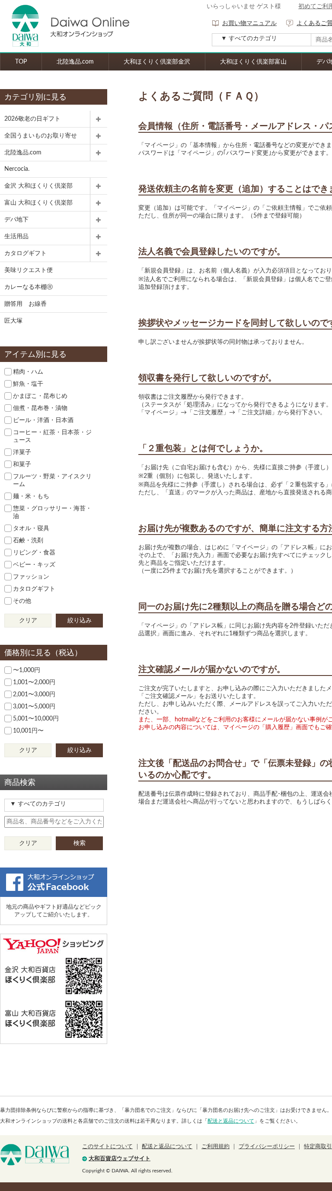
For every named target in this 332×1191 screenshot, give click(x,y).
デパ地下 (16, 220)
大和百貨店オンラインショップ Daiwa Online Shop (65, 26)
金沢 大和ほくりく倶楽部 (38, 186)
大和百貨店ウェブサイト (119, 1159)
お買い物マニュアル (249, 23)
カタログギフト (25, 253)
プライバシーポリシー (267, 1146)
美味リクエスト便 (28, 270)
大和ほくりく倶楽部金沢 (157, 62)
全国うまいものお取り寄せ (40, 136)
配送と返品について (231, 1121)
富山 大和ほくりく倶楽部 (38, 203)
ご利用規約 (215, 1146)
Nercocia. (16, 169)
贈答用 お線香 (25, 304)
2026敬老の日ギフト (32, 119)
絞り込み (79, 621)
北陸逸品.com (75, 62)
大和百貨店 (34, 1154)
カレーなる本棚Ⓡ (28, 287)
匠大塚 (13, 321)
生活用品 (16, 237)
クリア (28, 621)
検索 (79, 843)
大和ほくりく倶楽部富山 (253, 62)
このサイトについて (107, 1146)
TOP (21, 62)
